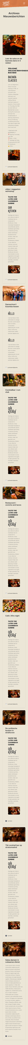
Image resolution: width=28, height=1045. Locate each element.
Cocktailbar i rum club (12, 391)
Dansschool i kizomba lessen (12, 305)
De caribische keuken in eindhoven (11, 730)
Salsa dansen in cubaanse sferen (12, 961)
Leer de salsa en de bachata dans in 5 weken (13, 61)
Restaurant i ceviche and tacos (13, 504)
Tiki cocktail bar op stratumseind (13, 846)
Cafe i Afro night (12, 616)
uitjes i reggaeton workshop (12, 190)
